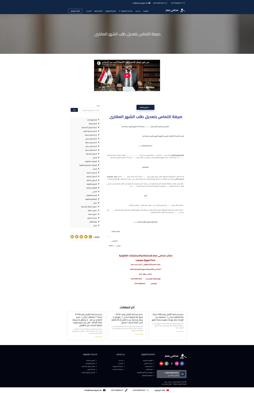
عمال (95, 225)
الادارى (95, 157)
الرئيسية (145, 11)
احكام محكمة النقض (90, 131)
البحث (98, 105)
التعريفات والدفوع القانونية (88, 165)
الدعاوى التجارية (92, 176)
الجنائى (94, 168)
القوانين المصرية (91, 187)
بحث (74, 110)
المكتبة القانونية (110, 11)
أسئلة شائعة (98, 11)
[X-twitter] (172, 363)
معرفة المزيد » (180, 331)
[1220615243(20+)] (182, 374)
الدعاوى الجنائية (92, 180)
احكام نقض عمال (91, 146)
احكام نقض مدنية (91, 150)
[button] (90, 237)
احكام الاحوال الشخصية (89, 127)
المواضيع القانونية (91, 199)
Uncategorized (92, 119)
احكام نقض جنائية (91, 142)
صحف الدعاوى (92, 217)
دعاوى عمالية (92, 210)
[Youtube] (161, 363)
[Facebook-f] (182, 363)
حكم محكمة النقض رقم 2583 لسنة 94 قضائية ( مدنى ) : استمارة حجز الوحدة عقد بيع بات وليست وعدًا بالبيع (168, 317)
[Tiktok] (166, 363)
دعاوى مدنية (92, 214)
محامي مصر (172, 10)
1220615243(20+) (172, 372)
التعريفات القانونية (91, 161)
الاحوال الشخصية (91, 153)
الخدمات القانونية (126, 11)
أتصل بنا (88, 11)
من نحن (137, 11)
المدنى (94, 191)
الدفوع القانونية (92, 183)
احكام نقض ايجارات (91, 134)
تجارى (95, 202)
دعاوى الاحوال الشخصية (89, 206)
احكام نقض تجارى (91, 138)
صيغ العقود (93, 221)
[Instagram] (177, 363)
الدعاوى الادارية (92, 172)
